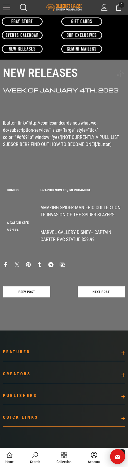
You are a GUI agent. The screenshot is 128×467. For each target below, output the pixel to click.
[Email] (62, 264)
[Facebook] (5, 264)
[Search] (23, 7)
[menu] (6, 7)
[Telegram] (51, 264)
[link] (35, 457)
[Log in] (104, 7)
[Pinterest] (28, 264)
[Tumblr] (39, 264)
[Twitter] (17, 264)
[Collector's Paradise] (22, 21)
